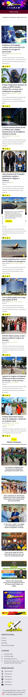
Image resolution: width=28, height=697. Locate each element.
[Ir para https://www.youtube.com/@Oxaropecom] (14, 685)
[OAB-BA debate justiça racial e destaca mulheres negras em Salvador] (13, 325)
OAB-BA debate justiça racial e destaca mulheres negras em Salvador (13, 338)
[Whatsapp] (9, 66)
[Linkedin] (7, 66)
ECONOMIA (16, 263)
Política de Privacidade (10, 218)
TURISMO (16, 382)
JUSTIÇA (15, 301)
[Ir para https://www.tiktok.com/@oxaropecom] (14, 682)
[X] (5, 66)
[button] (24, 3)
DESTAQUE (12, 423)
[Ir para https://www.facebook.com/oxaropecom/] (14, 674)
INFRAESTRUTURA (6, 425)
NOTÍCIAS (16, 53)
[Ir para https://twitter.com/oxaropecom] (14, 671)
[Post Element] (14, 460)
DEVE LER (11, 53)
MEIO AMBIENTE (13, 93)
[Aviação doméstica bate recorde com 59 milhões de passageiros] (13, 248)
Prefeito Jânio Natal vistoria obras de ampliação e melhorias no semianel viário (14, 419)
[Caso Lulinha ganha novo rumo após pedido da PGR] (13, 286)
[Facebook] (3, 66)
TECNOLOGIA (17, 136)
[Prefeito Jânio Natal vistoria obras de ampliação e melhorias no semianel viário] (13, 406)
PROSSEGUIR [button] (8, 221)
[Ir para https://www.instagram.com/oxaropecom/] (14, 677)
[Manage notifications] (3, 694)
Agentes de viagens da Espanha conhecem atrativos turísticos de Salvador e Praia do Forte (14, 378)
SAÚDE (20, 53)
